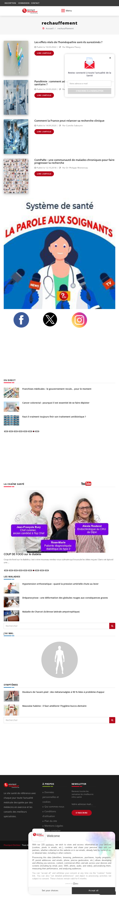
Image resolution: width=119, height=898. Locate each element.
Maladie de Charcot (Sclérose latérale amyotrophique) (50, 611)
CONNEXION (24, 3)
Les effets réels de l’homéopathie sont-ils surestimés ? (68, 42)
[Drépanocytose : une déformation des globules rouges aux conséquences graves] (11, 601)
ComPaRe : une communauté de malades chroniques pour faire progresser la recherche (74, 161)
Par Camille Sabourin (72, 125)
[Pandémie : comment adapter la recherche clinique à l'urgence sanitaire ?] (16, 97)
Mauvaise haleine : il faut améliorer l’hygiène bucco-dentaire (54, 705)
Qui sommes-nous (54, 806)
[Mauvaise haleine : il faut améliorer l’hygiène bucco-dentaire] (11, 709)
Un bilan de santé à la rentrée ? (38, 388)
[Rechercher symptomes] (112, 720)
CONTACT (35, 3)
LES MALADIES (12, 576)
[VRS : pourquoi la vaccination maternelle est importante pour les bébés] (11, 407)
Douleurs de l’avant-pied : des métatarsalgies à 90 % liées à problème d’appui (63, 691)
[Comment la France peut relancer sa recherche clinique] (16, 136)
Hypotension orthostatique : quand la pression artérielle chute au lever (60, 583)
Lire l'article (44, 53)
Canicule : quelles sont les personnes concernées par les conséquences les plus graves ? (68, 417)
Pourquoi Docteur (12, 845)
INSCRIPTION (10, 3)
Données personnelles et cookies (50, 797)
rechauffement (65, 28)
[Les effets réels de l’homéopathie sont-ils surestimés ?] (16, 58)
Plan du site (50, 820)
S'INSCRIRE (82, 812)
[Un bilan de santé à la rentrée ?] (11, 393)
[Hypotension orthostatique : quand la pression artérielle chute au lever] (11, 587)
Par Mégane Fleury (71, 47)
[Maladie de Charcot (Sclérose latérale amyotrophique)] (11, 615)
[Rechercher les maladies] (112, 626)
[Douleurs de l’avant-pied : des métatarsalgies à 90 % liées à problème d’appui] (11, 695)
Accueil (50, 28)
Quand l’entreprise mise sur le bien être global (32, 554)
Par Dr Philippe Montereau (75, 167)
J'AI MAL (8, 633)
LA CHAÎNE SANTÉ (14, 484)
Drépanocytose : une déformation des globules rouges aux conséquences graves (65, 597)
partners (50, 844)
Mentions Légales (53, 825)
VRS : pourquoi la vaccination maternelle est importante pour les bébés (60, 402)
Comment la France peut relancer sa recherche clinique (69, 120)
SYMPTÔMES (11, 684)
